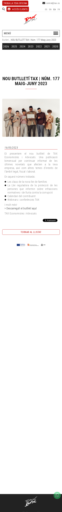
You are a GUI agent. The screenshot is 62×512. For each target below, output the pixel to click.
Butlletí (5, 39)
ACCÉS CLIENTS (20, 9)
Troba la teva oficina (15, 3)
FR (59, 9)
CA (54, 9)
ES (46, 9)
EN (50, 9)
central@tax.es (53, 2)
